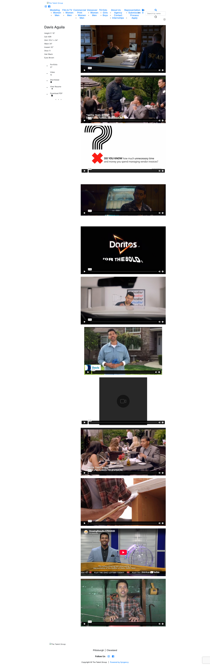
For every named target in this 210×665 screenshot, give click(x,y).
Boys (105, 15)
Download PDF (56, 93)
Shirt (46, 40)
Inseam (47, 47)
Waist (46, 44)
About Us (116, 10)
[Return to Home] (55, 3)
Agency (118, 12)
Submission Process (134, 14)
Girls (105, 12)
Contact (118, 15)
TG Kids (103, 10)
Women (57, 12)
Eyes (46, 58)
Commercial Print (79, 11)
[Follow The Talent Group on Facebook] (49, 6)
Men (57, 15)
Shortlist (54, 80)
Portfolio (53, 65)
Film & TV (67, 10)
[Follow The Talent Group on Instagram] (46, 6)
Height (47, 33)
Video (52, 73)
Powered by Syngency (119, 662)
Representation (132, 10)
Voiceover (92, 10)
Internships (118, 18)
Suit (45, 37)
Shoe (46, 51)
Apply (134, 18)
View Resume (55, 86)
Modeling (55, 10)
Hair (46, 54)
